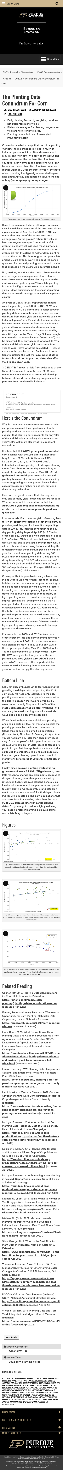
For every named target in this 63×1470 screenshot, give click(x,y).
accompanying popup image (29, 180)
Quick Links (13, 3)
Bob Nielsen (15, 114)
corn (18, 1361)
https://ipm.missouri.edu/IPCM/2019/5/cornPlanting (31, 1322)
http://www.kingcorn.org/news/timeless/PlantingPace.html (31, 1233)
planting (27, 1361)
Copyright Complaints (18, 1463)
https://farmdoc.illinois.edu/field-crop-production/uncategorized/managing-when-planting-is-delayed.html (29, 1189)
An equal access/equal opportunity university (40, 1461)
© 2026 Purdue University (15, 1461)
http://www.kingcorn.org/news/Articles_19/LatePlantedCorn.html (31, 1210)
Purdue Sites (8, 1412)
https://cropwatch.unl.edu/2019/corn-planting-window (31, 1024)
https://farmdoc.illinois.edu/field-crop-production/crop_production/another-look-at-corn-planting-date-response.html (30, 1136)
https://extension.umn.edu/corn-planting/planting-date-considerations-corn (29, 1001)
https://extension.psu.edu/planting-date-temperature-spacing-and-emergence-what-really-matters (31, 1083)
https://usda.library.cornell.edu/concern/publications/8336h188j (31, 1303)
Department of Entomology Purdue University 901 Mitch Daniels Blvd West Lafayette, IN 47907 (38, 1458)
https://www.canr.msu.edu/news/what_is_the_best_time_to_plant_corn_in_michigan (31, 1253)
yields (36, 1361)
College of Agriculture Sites (16, 1420)
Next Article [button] (11, 1337)
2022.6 (53, 109)
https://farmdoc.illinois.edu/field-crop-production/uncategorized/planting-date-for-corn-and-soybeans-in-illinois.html (30, 1162)
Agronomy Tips (18, 1350)
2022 (12, 1361)
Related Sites (8, 1427)
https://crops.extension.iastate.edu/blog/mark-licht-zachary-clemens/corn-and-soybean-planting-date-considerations (31, 1109)
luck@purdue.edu (39, 1467)
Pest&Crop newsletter (31, 43)
